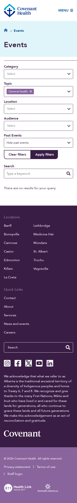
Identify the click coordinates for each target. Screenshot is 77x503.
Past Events (13, 135)
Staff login (15, 474)
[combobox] (13, 74)
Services (10, 315)
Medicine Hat (43, 234)
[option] (20, 91)
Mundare (40, 243)
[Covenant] (22, 433)
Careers (9, 332)
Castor (9, 251)
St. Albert (40, 251)
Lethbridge (41, 225)
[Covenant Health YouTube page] (39, 363)
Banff (7, 225)
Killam (8, 268)
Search (9, 166)
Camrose (10, 243)
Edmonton (12, 260)
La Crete (10, 277)
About (8, 306)
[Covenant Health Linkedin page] (50, 363)
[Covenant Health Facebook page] (18, 363)
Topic (8, 83)
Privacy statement (17, 467)
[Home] (20, 10)
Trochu (38, 260)
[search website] (68, 347)
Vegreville (40, 268)
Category (11, 66)
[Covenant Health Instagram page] (7, 363)
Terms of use (46, 467)
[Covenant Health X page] (28, 363)
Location (10, 101)
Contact (10, 298)
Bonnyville (11, 234)
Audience (11, 118)
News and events (16, 324)
